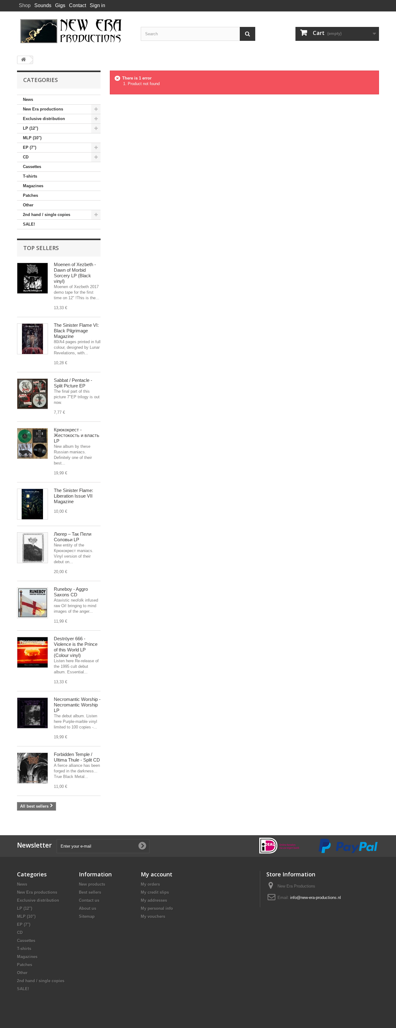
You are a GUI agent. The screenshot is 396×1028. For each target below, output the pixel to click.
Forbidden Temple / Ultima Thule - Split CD (77, 757)
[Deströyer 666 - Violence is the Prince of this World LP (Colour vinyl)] (32, 652)
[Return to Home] (23, 60)
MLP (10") (32, 138)
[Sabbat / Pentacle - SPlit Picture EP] (32, 393)
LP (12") (30, 128)
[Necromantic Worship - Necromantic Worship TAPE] (32, 713)
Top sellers (41, 248)
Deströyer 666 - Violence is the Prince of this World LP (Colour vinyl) (75, 647)
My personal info (157, 908)
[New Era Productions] (74, 31)
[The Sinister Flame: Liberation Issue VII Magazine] (32, 504)
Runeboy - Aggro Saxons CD (71, 591)
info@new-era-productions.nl (315, 897)
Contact (77, 5)
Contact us (89, 900)
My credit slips (155, 892)
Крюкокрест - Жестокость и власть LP (76, 435)
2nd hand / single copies (46, 214)
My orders (150, 884)
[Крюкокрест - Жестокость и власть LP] (32, 443)
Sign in (97, 5)
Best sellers (90, 892)
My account (156, 874)
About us (87, 908)
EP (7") (29, 147)
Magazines (33, 186)
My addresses (154, 900)
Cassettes (32, 166)
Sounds (42, 5)
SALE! (29, 224)
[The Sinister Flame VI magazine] (32, 338)
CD (25, 157)
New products (92, 884)
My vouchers (153, 916)
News (28, 99)
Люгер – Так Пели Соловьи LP (72, 536)
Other (28, 205)
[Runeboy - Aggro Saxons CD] (32, 602)
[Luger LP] (32, 547)
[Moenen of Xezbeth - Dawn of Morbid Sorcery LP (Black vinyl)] (32, 278)
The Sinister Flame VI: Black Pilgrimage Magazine (76, 330)
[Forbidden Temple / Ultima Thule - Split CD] (32, 768)
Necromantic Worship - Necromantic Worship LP (77, 705)
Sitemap (87, 916)
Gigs (60, 5)
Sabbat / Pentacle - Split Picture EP (73, 383)
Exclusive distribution (44, 118)
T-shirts (30, 176)
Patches (30, 195)
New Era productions (43, 109)
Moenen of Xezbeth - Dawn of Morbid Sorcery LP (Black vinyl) (75, 273)
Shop (25, 5)
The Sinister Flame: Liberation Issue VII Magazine (73, 496)
